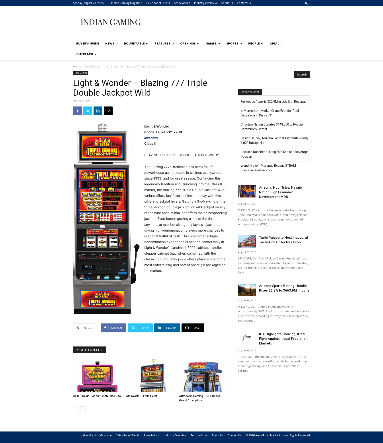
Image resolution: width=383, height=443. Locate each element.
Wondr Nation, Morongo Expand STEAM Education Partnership (268, 168)
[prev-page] (76, 409)
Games (211, 43)
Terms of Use (199, 435)
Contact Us (244, 3)
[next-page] (83, 409)
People (254, 43)
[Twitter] (87, 110)
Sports (232, 43)
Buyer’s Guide (87, 43)
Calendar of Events (158, 3)
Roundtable (134, 43)
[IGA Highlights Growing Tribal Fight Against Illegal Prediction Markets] (247, 338)
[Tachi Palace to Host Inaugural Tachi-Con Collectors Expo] (247, 241)
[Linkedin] (98, 110)
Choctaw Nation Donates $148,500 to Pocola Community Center (272, 127)
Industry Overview (205, 3)
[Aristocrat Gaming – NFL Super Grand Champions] (203, 375)
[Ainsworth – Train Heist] (150, 375)
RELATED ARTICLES (90, 350)
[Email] (108, 110)
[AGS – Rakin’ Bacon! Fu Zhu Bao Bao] (97, 375)
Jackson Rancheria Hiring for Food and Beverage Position (275, 154)
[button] (306, 3)
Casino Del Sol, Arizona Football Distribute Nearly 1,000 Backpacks (274, 140)
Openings (188, 43)
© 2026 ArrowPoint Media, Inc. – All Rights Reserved (278, 435)
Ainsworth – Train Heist (141, 396)
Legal (274, 43)
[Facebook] (77, 110)
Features (162, 43)
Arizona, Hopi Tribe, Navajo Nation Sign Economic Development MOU (280, 192)
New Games (92, 66)
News (109, 43)
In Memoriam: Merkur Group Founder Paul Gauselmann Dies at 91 (270, 113)
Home (77, 66)
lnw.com (151, 138)
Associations (182, 3)
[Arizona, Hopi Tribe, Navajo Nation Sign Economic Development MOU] (247, 191)
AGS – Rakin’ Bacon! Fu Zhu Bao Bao (97, 396)
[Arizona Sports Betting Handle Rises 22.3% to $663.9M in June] (247, 290)
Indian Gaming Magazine (126, 3)
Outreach (84, 54)
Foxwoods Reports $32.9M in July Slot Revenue (274, 101)
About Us (227, 3)
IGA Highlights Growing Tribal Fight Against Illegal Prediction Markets (283, 338)
